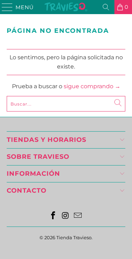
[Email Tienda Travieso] (78, 216)
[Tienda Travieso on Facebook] (53, 216)
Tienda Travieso (74, 237)
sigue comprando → (92, 86)
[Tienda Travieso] (66, 7)
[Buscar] (106, 7)
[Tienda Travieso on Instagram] (66, 216)
